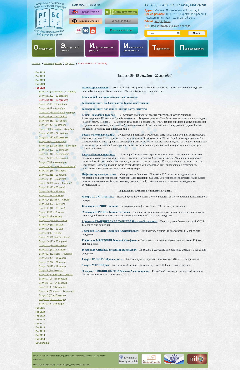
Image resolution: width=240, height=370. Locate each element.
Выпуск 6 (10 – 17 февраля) (53, 283)
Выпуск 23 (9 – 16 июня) (51, 212)
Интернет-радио (121, 21)
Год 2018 (40, 319)
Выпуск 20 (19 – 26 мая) (51, 225)
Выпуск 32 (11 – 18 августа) (53, 175)
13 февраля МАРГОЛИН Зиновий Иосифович (109, 240)
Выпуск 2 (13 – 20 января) (52, 299)
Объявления (42, 343)
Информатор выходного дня (99, 174)
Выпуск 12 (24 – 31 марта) (52, 258)
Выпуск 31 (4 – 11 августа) (52, 179)
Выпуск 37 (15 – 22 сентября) (54, 154)
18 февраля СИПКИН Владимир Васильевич (109, 249)
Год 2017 (40, 323)
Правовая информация (44, 364)
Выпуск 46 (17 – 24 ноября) (53, 116)
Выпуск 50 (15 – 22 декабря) (53, 100)
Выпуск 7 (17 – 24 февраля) (53, 279)
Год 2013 (40, 339)
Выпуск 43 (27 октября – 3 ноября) (56, 129)
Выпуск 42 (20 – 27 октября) (53, 133)
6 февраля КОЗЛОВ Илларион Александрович (110, 230)
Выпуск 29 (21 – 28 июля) (52, 187)
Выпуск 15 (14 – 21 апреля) (53, 245)
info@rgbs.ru (163, 21)
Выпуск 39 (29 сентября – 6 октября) (58, 146)
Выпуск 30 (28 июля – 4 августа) (55, 183)
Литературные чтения (95, 87)
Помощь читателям (121, 30)
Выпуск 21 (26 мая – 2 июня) (53, 220)
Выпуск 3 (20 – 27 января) (52, 295)
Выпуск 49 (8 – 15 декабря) (53, 104)
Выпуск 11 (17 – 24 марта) (52, 262)
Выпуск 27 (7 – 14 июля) (51, 195)
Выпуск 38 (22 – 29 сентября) (54, 150)
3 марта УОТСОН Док (95, 265)
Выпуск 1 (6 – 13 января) (51, 304)
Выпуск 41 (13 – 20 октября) (53, 137)
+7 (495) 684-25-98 (191, 5)
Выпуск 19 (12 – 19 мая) (51, 229)
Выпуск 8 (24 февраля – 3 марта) (56, 274)
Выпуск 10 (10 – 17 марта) (52, 266)
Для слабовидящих (89, 21)
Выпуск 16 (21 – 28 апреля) (53, 241)
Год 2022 (40, 88)
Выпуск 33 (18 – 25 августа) (53, 170)
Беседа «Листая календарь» (98, 134)
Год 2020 (40, 312)
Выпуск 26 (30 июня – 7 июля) (54, 200)
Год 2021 (40, 308)
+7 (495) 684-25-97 (159, 5)
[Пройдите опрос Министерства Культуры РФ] (128, 359)
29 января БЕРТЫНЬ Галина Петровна (106, 211)
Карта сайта (78, 5)
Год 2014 (40, 335)
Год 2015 (40, 331)
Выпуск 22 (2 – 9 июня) (50, 216)
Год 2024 (40, 80)
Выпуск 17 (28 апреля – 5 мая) (54, 237)
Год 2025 (40, 76)
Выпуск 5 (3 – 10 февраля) (52, 287)
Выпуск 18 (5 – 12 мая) (50, 233)
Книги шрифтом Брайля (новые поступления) (110, 96)
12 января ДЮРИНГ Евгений (100, 206)
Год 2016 (40, 327)
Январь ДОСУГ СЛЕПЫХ (98, 196)
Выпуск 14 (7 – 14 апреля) (52, 249)
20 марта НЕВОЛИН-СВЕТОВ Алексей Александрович (115, 271)
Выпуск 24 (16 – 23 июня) (52, 208)
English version (89, 11)
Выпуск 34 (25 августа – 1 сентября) (57, 166)
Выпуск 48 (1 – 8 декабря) (52, 108)
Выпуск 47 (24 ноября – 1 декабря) (57, 112)
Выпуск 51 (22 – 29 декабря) (53, 96)
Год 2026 (40, 72)
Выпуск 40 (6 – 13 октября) (52, 141)
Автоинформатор (126, 11)
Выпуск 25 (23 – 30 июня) (52, 204)
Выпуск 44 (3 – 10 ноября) (52, 125)
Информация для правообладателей (74, 364)
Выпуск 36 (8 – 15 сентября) (53, 158)
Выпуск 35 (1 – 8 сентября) (53, 162)
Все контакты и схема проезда (171, 25)
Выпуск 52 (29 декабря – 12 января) (57, 91)
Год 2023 (40, 84)
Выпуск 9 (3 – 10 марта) (51, 270)
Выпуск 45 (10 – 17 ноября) (53, 121)
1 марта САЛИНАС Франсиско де (102, 259)
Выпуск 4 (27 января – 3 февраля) (56, 291)
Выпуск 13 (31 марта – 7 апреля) (55, 254)
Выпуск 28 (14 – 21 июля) (52, 191)
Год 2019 (40, 316)
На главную (94, 5)
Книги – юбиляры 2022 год (98, 114)
